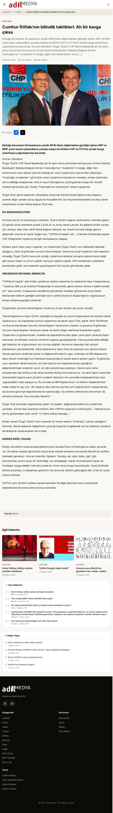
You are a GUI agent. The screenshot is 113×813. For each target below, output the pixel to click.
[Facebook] (5, 703)
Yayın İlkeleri (64, 731)
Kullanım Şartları (9, 788)
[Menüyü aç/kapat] (4, 4)
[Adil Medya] (23, 4)
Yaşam (5, 727)
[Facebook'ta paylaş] (16, 132)
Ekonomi (6, 740)
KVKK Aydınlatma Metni (12, 780)
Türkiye (5, 731)
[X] (12, 703)
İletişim (62, 727)
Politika (18, 12)
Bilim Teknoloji (8, 758)
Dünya (5, 722)
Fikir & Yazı (7, 762)
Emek (4, 744)
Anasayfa (6, 12)
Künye (61, 722)
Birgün (15, 513)
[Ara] (108, 4)
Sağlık (5, 749)
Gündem (6, 718)
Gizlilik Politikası (9, 775)
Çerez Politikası (9, 784)
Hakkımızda (64, 718)
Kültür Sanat (7, 753)
